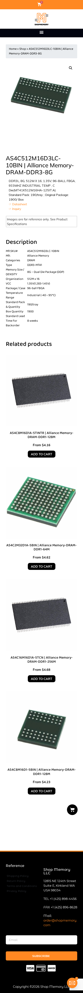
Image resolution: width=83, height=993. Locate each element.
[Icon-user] (46, 4)
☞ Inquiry (15, 209)
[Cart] (72, 809)
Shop (22, 48)
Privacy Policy (16, 890)
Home (13, 48)
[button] (41, 32)
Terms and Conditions (22, 885)
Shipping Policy (18, 875)
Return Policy (16, 880)
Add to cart (41, 454)
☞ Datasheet (18, 204)
